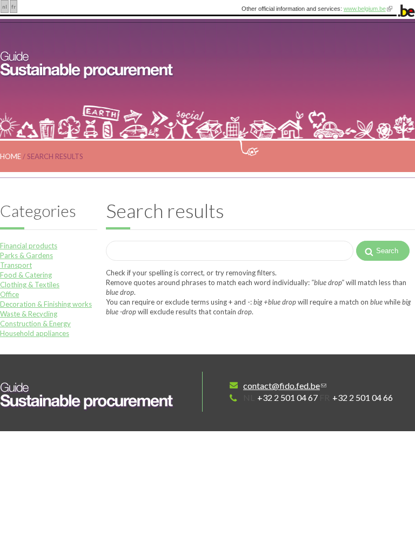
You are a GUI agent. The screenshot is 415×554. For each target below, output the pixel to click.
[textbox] (229, 251)
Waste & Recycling (28, 313)
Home (10, 156)
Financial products (28, 245)
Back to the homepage (87, 395)
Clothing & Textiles (29, 284)
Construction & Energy (35, 323)
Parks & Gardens (26, 255)
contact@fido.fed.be (281, 385)
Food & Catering (26, 275)
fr (13, 6)
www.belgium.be (365, 8)
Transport (16, 265)
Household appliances (34, 333)
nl (4, 6)
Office (9, 294)
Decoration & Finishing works (46, 304)
